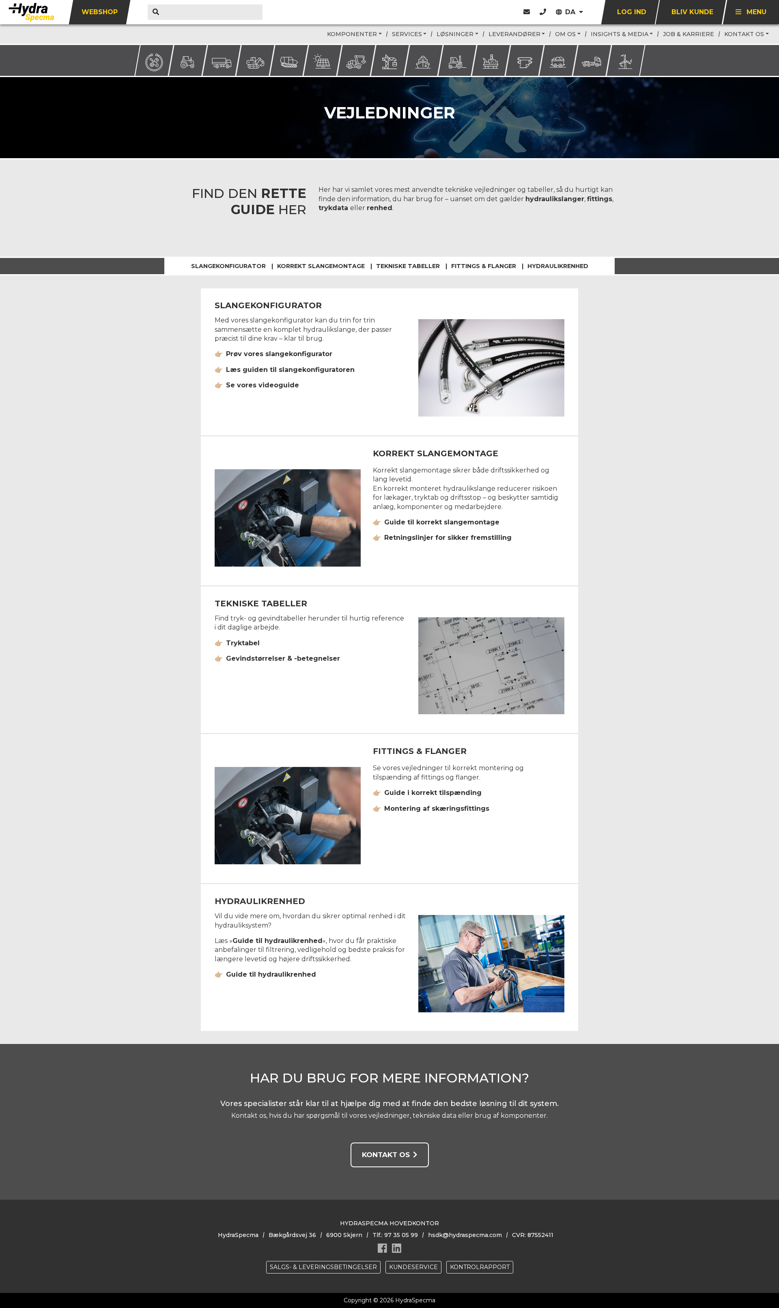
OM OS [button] (565, 34)
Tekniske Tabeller (408, 266)
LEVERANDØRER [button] (514, 34)
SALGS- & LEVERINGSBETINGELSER (323, 1267)
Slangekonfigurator (228, 266)
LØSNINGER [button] (455, 34)
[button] (543, 12)
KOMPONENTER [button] (352, 34)
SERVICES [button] (407, 34)
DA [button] (571, 12)
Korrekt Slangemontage (321, 266)
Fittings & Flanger (483, 266)
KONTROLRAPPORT (480, 1267)
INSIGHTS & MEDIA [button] (619, 34)
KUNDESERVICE (413, 1267)
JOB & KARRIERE (688, 34)
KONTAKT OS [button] (744, 34)
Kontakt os (386, 1155)
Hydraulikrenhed (557, 266)
